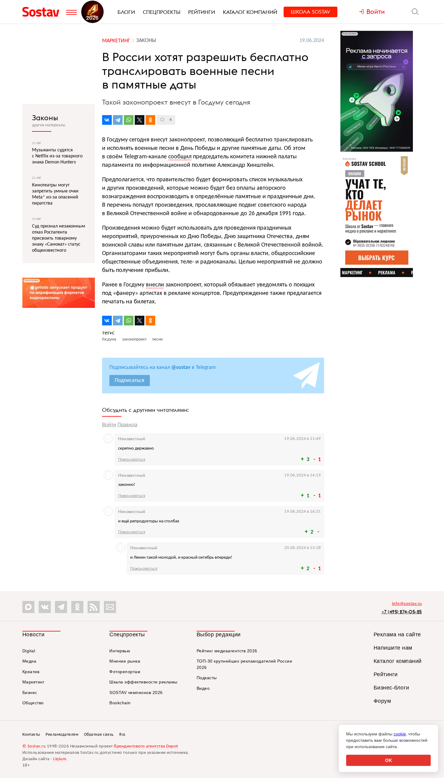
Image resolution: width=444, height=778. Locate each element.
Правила (127, 425)
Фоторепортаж (124, 671)
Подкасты (207, 677)
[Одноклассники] (150, 120)
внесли (155, 285)
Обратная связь (99, 734)
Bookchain (120, 702)
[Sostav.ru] (42, 12)
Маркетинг (33, 682)
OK (388, 760)
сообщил (179, 157)
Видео (203, 688)
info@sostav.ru (407, 604)
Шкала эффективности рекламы (143, 682)
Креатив (31, 671)
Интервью (119, 650)
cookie (400, 733)
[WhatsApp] (129, 120)
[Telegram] (118, 120)
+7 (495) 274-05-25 (401, 612)
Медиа (29, 661)
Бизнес (29, 692)
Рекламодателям (62, 734)
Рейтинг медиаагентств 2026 (227, 650)
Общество (33, 702)
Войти (109, 425)
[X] (139, 120)
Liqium (59, 759)
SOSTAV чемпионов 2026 (136, 692)
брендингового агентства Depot (146, 746)
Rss (122, 734)
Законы (45, 117)
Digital (28, 650)
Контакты (31, 734)
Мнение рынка (124, 661)
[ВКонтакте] (107, 120)
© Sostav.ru (34, 746)
